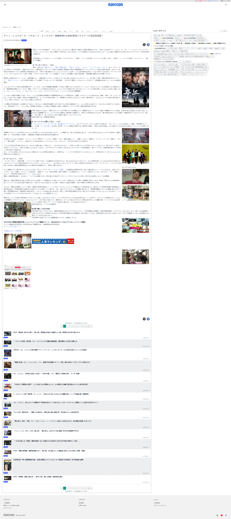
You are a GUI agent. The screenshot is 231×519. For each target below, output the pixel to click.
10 (88, 326)
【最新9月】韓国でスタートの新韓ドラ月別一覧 (168, 43)
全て (42, 31)
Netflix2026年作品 (167, 38)
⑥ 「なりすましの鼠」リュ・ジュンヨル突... (195, 69)
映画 (59, 31)
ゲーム (104, 31)
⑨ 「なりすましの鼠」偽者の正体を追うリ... (167, 74)
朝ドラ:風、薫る (159, 35)
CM (82, 31)
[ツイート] (144, 44)
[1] (62, 326)
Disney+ (178, 38)
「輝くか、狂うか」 (74, 67)
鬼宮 (199, 48)
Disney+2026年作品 (190, 38)
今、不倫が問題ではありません (163, 54)
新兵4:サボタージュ (191, 54)
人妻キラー (175, 51)
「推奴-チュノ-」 (48, 67)
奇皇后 (205, 48)
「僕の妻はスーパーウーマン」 (66, 124)
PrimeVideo (201, 38)
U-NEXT (156, 40)
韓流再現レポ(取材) (190, 43)
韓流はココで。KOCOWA (13, 231)
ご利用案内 (7, 503)
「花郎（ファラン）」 (14, 80)
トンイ (194, 48)
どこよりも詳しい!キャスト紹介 (164, 46)
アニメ (71, 31)
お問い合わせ (82, 505)
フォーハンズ (203, 54)
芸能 (65, 31)
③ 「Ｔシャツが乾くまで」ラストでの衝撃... (167, 67)
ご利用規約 (157, 503)
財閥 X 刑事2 (165, 51)
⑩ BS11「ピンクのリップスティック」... (194, 74)
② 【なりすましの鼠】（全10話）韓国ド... (194, 64)
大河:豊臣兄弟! (170, 35)
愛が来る (156, 51)
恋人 (223, 48)
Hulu (172, 40)
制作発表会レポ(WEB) (204, 43)
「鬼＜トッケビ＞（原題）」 (56, 169)
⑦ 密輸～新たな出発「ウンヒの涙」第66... (166, 72)
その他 (110, 31)
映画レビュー (210, 56)
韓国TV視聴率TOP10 (220, 43)
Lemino (164, 40)
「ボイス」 (85, 67)
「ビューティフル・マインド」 (99, 67)
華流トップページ (216, 53)
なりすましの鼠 (179, 54)
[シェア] (148, 44)
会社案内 (81, 503)
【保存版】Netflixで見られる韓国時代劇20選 (191, 56)
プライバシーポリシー (160, 505)
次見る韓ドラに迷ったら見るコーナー (165, 56)
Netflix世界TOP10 (160, 48)
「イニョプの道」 (45, 126)
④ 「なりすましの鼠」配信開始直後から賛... (195, 67)
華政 (211, 48)
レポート (88, 31)
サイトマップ (7, 508)
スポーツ (96, 31)
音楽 (77, 31)
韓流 (47, 31)
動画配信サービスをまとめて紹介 (163, 59)
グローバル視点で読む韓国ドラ (197, 40)
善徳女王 (217, 48)
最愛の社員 (184, 51)
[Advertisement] (115, 17)
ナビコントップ (6, 27)
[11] (91, 326)
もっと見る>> (184, 61)
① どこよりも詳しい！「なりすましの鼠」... (167, 64)
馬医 (180, 48)
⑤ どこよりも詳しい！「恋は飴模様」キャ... (167, 69)
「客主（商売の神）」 (61, 67)
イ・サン (186, 48)
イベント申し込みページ (13, 226)
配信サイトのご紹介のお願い (12, 505)
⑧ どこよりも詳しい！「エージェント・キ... (194, 72)
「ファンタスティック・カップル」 (43, 124)
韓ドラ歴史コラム (181, 40)
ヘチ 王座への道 (172, 48)
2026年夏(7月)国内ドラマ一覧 (192, 35)
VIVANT (179, 35)
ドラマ (53, 31)
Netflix (156, 38)
